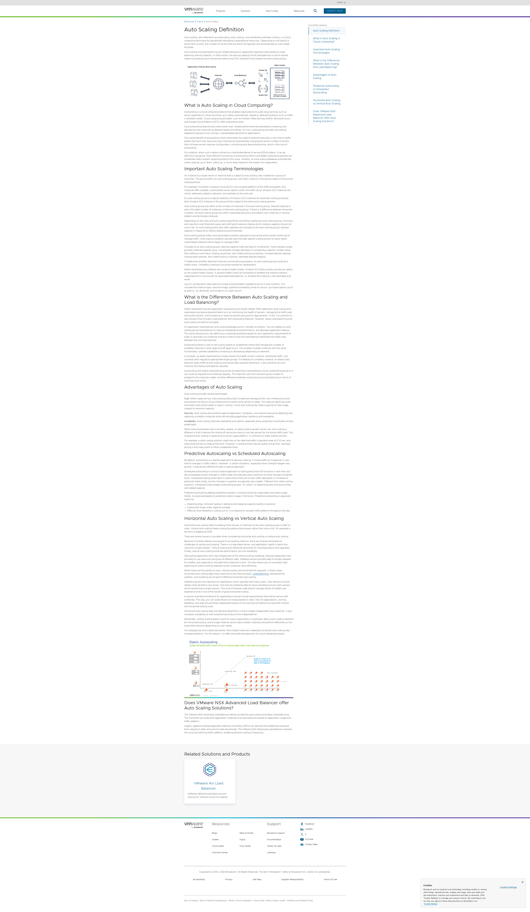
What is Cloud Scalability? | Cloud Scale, (246, 901)
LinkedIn (309, 829)
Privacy (228, 879)
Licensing (271, 853)
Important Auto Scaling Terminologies (326, 51)
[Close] (522, 882)
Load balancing (261, 574)
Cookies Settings (508, 887)
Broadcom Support (276, 833)
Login (340, 3)
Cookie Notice (430, 904)
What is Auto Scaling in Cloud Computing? (326, 40)
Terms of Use (330, 879)
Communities (218, 846)
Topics (242, 840)
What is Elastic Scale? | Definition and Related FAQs (289, 901)
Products (220, 11)
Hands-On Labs (274, 846)
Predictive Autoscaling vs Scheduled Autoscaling (326, 89)
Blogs (214, 833)
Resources (299, 11)
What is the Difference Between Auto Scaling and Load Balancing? (326, 63)
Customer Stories (220, 853)
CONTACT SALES (335, 11)
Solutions (245, 11)
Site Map (257, 879)
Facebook (309, 824)
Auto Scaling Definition (326, 31)
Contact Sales (311, 844)
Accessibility (199, 879)
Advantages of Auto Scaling (324, 77)
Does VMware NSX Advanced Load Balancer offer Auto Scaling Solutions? (324, 116)
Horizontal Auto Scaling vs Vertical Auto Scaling (326, 102)
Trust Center (245, 846)
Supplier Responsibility (292, 879)
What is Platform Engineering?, (213, 901)
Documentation (274, 840)
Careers (215, 840)
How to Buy (272, 11)
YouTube (309, 839)
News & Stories (246, 833)
